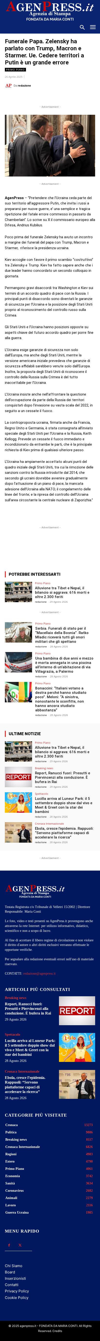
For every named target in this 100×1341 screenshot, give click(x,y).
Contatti (11, 1284)
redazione (24, 85)
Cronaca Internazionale (49, 823)
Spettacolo (41, 793)
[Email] (58, 98)
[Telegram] (70, 98)
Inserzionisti (15, 1278)
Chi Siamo (13, 1265)
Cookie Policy (16, 1297)
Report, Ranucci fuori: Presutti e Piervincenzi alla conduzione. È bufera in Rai (62, 777)
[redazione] (9, 85)
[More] (75, 550)
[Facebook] (25, 98)
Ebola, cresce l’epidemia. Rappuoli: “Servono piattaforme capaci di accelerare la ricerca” (64, 832)
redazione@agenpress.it (39, 973)
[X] (36, 98)
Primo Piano (15, 69)
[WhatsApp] (47, 98)
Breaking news (44, 768)
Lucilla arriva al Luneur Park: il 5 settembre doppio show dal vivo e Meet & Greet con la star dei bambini (63, 805)
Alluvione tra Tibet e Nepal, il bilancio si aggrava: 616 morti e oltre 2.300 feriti (62, 592)
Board (10, 1272)
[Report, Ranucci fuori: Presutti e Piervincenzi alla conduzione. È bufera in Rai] (18, 777)
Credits (57, 1331)
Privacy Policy (17, 1291)
